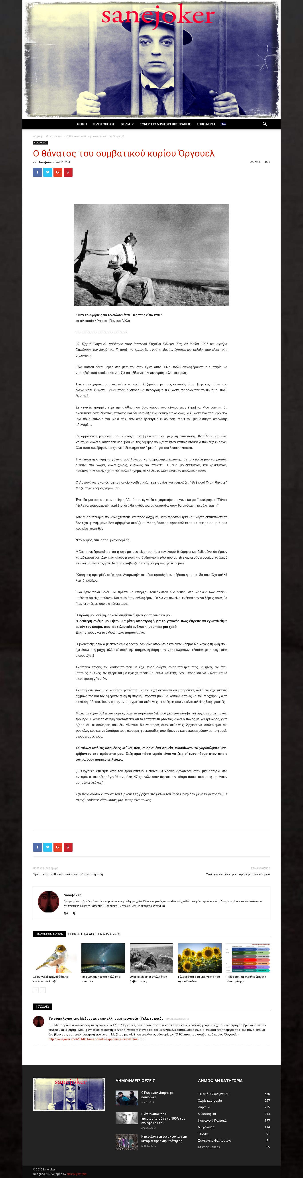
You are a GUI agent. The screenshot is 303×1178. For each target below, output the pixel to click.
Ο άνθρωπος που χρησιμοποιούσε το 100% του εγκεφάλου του (163, 1118)
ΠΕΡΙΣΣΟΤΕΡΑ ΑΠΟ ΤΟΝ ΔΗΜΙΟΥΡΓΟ (94, 934)
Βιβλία (125, 124)
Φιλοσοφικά (54, 136)
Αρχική (82, 124)
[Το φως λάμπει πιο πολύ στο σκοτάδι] (103, 958)
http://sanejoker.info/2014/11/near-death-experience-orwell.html (93, 1039)
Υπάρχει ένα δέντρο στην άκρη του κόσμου (238, 874)
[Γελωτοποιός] (151, 59)
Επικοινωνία (206, 124)
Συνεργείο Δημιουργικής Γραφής (165, 124)
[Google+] (67, 913)
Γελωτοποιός (104, 124)
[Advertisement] (151, 191)
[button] (264, 124)
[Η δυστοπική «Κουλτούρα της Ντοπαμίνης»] (248, 958)
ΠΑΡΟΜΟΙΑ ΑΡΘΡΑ (49, 934)
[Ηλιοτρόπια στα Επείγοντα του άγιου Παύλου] (200, 958)
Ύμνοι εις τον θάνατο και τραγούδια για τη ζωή (68, 874)
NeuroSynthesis (76, 1174)
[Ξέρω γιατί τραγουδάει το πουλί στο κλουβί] (55, 958)
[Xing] (75, 913)
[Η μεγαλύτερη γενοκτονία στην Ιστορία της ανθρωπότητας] (127, 1142)
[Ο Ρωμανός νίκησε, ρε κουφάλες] (127, 1098)
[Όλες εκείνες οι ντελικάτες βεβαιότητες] (151, 958)
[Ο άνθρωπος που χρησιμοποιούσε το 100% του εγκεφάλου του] (127, 1118)
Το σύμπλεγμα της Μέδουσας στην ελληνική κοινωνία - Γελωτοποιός (106, 1018)
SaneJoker (45, 162)
